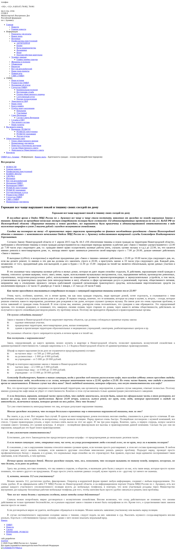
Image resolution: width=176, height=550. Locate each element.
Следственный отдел (25, 97)
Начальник (21, 111)
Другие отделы (23, 136)
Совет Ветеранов (18, 115)
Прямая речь (16, 73)
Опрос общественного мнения (24, 141)
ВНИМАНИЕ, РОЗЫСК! (17, 532)
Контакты (10, 152)
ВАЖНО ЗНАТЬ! (14, 174)
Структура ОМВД (19, 87)
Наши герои (16, 104)
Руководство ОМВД (20, 83)
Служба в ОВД (17, 120)
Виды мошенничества (26, 48)
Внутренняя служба (25, 92)
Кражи (19, 45)
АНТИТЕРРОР (23, 43)
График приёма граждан (27, 59)
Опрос (9, 534)
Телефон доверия (18, 57)
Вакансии (15, 66)
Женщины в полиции (20, 62)
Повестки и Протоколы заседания (26, 145)
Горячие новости (18, 29)
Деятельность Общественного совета (27, 150)
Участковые (21, 113)
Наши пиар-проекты (20, 71)
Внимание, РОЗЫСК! (21, 129)
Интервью (15, 38)
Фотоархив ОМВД (14, 183)
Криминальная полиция (27, 90)
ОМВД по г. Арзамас (10, 157)
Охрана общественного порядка (30, 94)
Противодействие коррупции (29, 55)
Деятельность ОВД (19, 101)
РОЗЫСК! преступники (27, 131)
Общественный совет (15, 138)
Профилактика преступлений (24, 41)
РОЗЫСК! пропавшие (26, 134)
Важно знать (16, 36)
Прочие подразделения (26, 99)
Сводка (9, 529)
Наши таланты (17, 124)
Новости (15, 27)
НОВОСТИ (11, 167)
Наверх (4, 520)
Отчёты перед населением (22, 108)
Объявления (16, 64)
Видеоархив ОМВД (14, 185)
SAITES (4, 541)
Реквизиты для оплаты (21, 34)
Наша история (17, 80)
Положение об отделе (20, 85)
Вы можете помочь (14, 127)
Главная (9, 25)
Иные (19, 52)
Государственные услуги (17, 192)
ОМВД (9, 525)
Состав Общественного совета (24, 148)
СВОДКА (10, 176)
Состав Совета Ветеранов (27, 118)
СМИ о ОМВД (17, 76)
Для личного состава (20, 122)
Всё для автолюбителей (21, 69)
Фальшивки (21, 50)
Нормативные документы (22, 143)
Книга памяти (17, 106)
